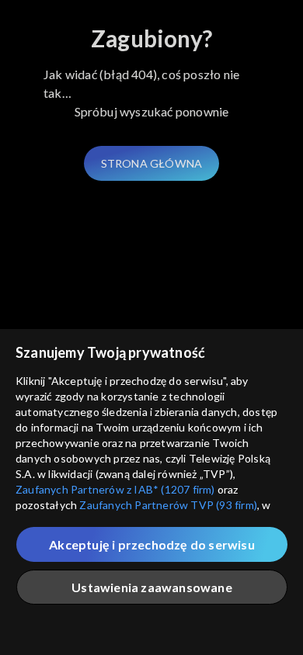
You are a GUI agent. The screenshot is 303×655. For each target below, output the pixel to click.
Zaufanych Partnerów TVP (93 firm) (168, 504)
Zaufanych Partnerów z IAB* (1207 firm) (115, 489)
